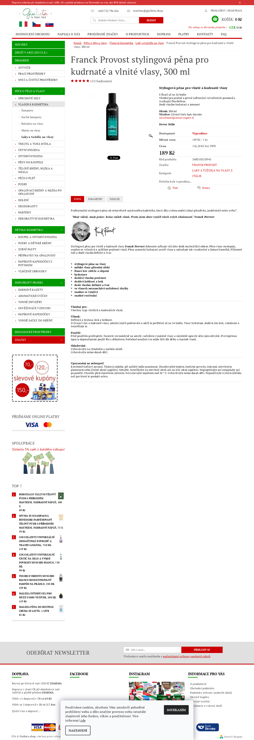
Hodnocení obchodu (33, 34)
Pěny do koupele (30, 162)
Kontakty (205, 34)
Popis (77, 199)
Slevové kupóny (199, 697)
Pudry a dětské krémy (35, 243)
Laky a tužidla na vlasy (37, 137)
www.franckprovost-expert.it (176, 118)
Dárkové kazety (30, 290)
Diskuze (115, 199)
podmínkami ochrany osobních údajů (187, 656)
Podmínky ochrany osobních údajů (211, 692)
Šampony (27, 110)
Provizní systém (200, 701)
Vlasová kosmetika (33, 104)
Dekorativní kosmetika (36, 218)
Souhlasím (176, 710)
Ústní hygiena (29, 150)
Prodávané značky (103, 34)
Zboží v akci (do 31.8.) (31, 52)
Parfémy (24, 212)
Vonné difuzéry (30, 302)
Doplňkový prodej (29, 282)
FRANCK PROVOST (204, 165)
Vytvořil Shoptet (233, 736)
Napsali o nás (69, 34)
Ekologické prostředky (33, 332)
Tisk (175, 188)
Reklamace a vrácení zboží (206, 705)
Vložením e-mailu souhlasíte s (166, 656)
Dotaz (206, 188)
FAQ (223, 34)
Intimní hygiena (30, 156)
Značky (20, 340)
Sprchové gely (29, 98)
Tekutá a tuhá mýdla (34, 144)
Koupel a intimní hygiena (37, 237)
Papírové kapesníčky (34, 314)
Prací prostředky (31, 74)
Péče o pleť (26, 178)
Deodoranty (28, 206)
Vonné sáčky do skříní (35, 320)
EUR (239, 27)
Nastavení (78, 730)
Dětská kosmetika (29, 230)
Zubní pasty (27, 249)
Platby (184, 34)
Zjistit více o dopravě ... (26, 711)
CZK (232, 27)
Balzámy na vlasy (32, 123)
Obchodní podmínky (202, 688)
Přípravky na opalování (36, 255)
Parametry (95, 199)
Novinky (21, 44)
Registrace (235, 10)
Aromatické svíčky (33, 296)
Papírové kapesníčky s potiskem (35, 263)
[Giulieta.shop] (50, 17)
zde (83, 720)
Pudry (22, 184)
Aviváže (24, 67)
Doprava (164, 34)
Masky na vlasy (30, 130)
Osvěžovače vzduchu (34, 308)
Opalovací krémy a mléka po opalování (40, 192)
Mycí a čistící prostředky (38, 80)
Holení (23, 200)
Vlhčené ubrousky (32, 271)
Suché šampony (31, 117)
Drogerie (22, 60)
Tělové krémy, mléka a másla (35, 170)
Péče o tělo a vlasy (30, 91)
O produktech (137, 34)
